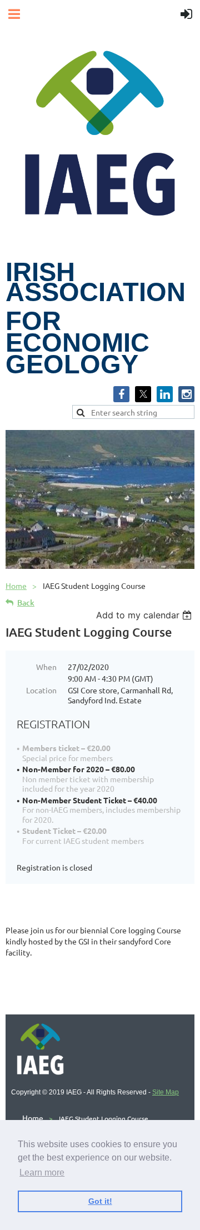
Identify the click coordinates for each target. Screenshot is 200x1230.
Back (25, 602)
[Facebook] (121, 394)
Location (41, 690)
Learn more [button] (41, 1172)
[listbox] (145, 615)
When (46, 667)
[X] (143, 394)
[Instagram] (186, 394)
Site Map (165, 1092)
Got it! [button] (100, 1201)
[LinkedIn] (165, 394)
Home (16, 586)
